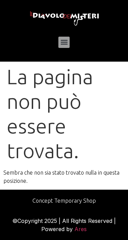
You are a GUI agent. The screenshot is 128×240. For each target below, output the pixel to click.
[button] (64, 42)
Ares (80, 229)
